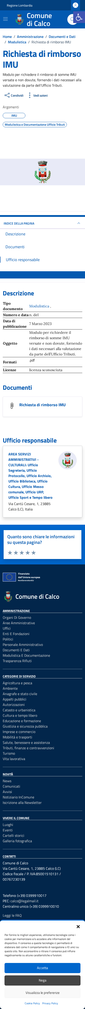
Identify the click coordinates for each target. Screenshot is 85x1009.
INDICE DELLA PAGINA (19, 223)
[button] (78, 926)
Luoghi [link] (8, 824)
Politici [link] (8, 639)
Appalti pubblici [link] (14, 699)
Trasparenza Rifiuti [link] (17, 660)
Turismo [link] (9, 753)
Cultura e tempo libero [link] (20, 715)
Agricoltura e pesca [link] (17, 683)
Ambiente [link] (10, 688)
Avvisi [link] (7, 791)
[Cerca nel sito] (72, 19)
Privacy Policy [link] (50, 1003)
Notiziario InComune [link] (18, 797)
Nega (42, 980)
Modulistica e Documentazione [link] (26, 655)
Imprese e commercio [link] (19, 731)
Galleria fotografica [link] (17, 841)
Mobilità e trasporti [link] (17, 737)
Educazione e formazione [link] (22, 721)
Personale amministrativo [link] (23, 644)
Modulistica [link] (39, 306)
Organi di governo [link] (17, 617)
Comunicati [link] (11, 786)
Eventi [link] (8, 830)
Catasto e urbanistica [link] (19, 710)
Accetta (42, 967)
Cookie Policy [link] (32, 1003)
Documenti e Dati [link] (16, 650)
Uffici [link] (7, 628)
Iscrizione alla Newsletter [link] (22, 802)
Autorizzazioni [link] (14, 704)
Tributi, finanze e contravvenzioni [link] (28, 748)
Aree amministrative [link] (19, 623)
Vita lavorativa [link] (14, 758)
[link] (79, 17)
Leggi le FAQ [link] (12, 915)
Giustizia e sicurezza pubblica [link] (25, 726)
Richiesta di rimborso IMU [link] (42, 405)
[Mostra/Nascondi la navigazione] (5, 19)
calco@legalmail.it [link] (24, 901)
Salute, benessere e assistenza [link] (26, 742)
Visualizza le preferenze (43, 992)
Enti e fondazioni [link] (16, 633)
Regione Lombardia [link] (19, 5)
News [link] (7, 781)
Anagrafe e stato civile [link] (20, 693)
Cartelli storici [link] (13, 835)
